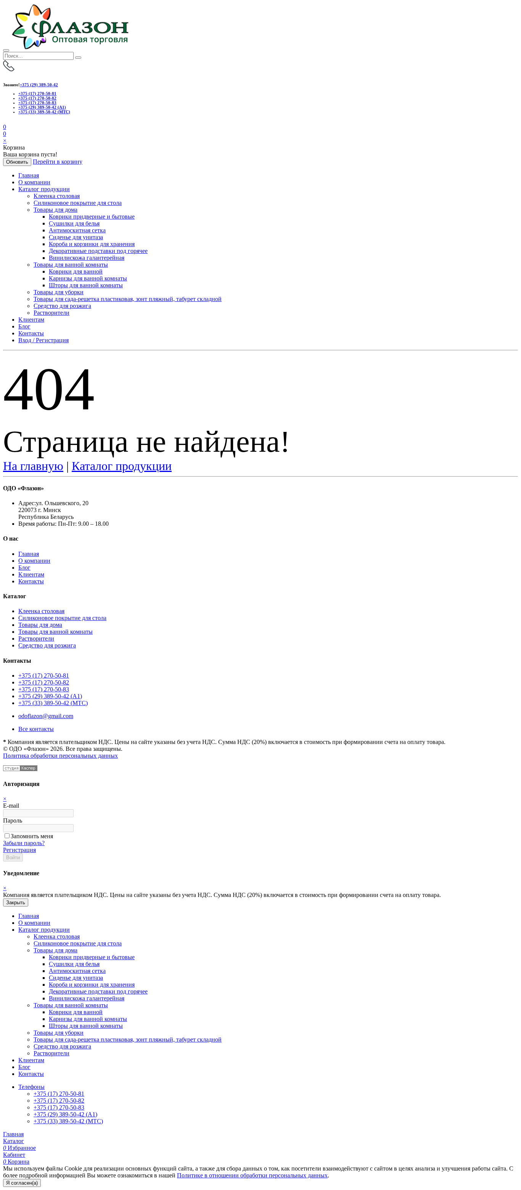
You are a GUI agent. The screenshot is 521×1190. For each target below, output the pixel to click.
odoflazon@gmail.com (45, 716)
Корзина (16, 1161)
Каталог (13, 1141)
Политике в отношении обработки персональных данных (252, 1175)
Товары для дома (55, 209)
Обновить (17, 162)
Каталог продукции (44, 189)
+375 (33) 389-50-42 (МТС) (44, 111)
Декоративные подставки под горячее (98, 251)
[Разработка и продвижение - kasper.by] (20, 769)
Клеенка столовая (57, 196)
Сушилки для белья (74, 223)
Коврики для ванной (76, 271)
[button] (4, 133)
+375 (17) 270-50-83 (37, 102)
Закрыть (15, 902)
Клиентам (31, 319)
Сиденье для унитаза (76, 237)
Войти (13, 857)
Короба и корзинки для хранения (92, 244)
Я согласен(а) (22, 1183)
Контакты (31, 333)
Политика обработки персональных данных (60, 755)
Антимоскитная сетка (77, 230)
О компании (34, 182)
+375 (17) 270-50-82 (37, 98)
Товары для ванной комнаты (71, 264)
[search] (78, 57)
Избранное (19, 1148)
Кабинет (14, 1154)
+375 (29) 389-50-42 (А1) (42, 107)
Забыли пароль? (24, 843)
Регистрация (19, 850)
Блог (24, 326)
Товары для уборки (59, 292)
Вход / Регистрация (43, 340)
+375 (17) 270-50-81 (37, 93)
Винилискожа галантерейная (86, 257)
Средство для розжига (62, 306)
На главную (33, 466)
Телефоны (31, 1087)
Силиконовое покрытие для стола (78, 203)
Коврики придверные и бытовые (92, 216)
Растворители (51, 312)
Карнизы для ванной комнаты (88, 278)
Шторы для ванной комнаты (86, 285)
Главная (28, 175)
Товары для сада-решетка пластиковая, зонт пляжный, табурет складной (128, 299)
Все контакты (36, 729)
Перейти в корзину (57, 161)
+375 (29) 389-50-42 (39, 84)
